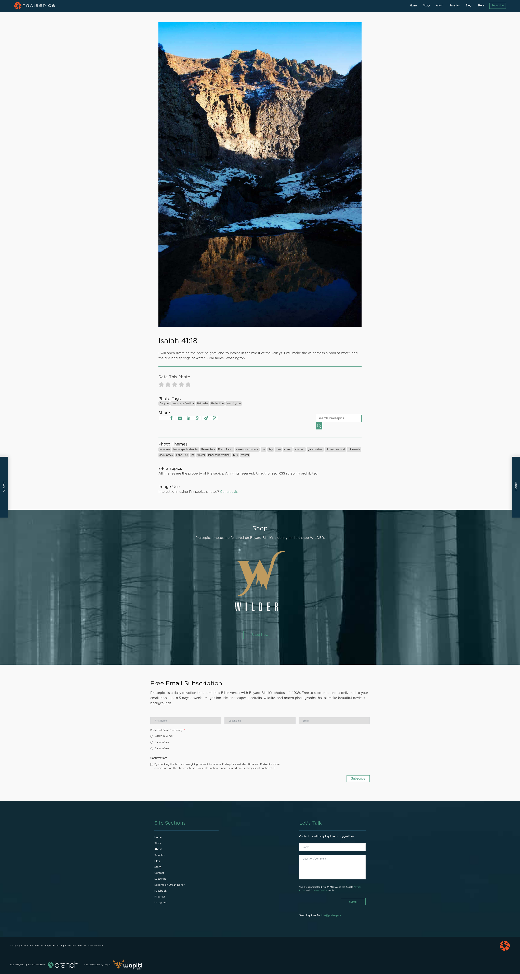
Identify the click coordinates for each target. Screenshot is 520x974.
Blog (468, 5)
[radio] (161, 385)
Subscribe (498, 5)
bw (263, 449)
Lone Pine (182, 455)
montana (164, 449)
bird (235, 455)
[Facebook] (171, 418)
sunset (287, 449)
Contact (159, 873)
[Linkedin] (188, 418)
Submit (353, 901)
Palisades (202, 403)
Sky (270, 449)
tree (278, 449)
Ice (192, 455)
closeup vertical (335, 449)
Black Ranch (225, 449)
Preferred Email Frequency (166, 730)
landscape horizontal (185, 449)
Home (413, 5)
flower (201, 455)
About (439, 5)
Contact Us (229, 491)
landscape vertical (182, 403)
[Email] (180, 418)
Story (426, 5)
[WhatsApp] (197, 418)
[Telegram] (206, 418)
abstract (300, 449)
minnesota (354, 449)
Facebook (160, 891)
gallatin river (315, 449)
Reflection (217, 403)
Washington (233, 403)
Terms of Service (319, 890)
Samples (455, 5)
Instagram (160, 902)
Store (481, 5)
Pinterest (159, 896)
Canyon (164, 403)
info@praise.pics (331, 915)
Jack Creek (166, 455)
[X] (163, 418)
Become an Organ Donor (169, 885)
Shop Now (260, 634)
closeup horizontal (247, 449)
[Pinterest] (214, 418)
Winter (245, 455)
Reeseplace (208, 449)
